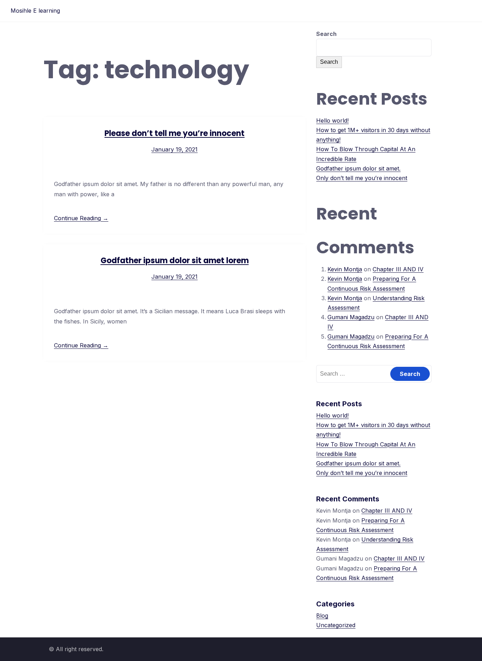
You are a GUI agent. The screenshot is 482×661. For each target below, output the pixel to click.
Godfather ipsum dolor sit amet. (358, 168)
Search (326, 33)
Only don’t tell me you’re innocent (361, 177)
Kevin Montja (344, 269)
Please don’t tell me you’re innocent (174, 133)
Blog (322, 615)
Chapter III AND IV (398, 269)
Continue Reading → (81, 218)
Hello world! (332, 120)
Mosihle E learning (35, 10)
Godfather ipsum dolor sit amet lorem (175, 260)
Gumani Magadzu (350, 317)
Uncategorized (335, 625)
